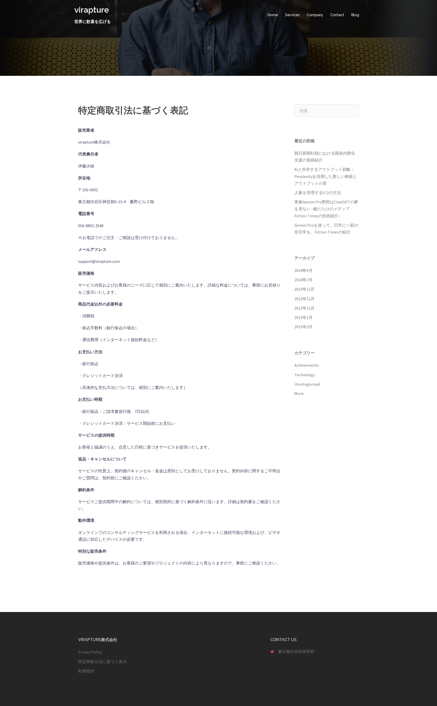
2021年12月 (304, 308)
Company (315, 15)
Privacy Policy (90, 651)
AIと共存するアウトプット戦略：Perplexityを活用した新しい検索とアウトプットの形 (325, 176)
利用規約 (86, 670)
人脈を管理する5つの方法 (317, 192)
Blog (355, 15)
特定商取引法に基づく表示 (102, 661)
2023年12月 (304, 289)
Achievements (306, 365)
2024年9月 (303, 270)
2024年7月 (303, 279)
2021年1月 (303, 317)
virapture (91, 9)
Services (292, 15)
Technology (304, 374)
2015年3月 (303, 326)
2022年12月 (304, 298)
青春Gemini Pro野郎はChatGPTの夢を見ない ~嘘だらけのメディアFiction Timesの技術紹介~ (326, 208)
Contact (337, 15)
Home (273, 15)
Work (298, 393)
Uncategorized (307, 384)
